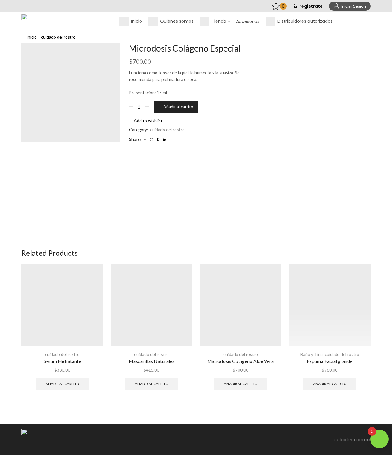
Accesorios (247, 21)
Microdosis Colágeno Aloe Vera (240, 361)
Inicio (31, 37)
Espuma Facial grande (329, 361)
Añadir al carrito (178, 106)
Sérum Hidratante (62, 361)
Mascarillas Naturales (152, 361)
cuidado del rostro (58, 37)
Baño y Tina (311, 354)
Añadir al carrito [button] (62, 383)
